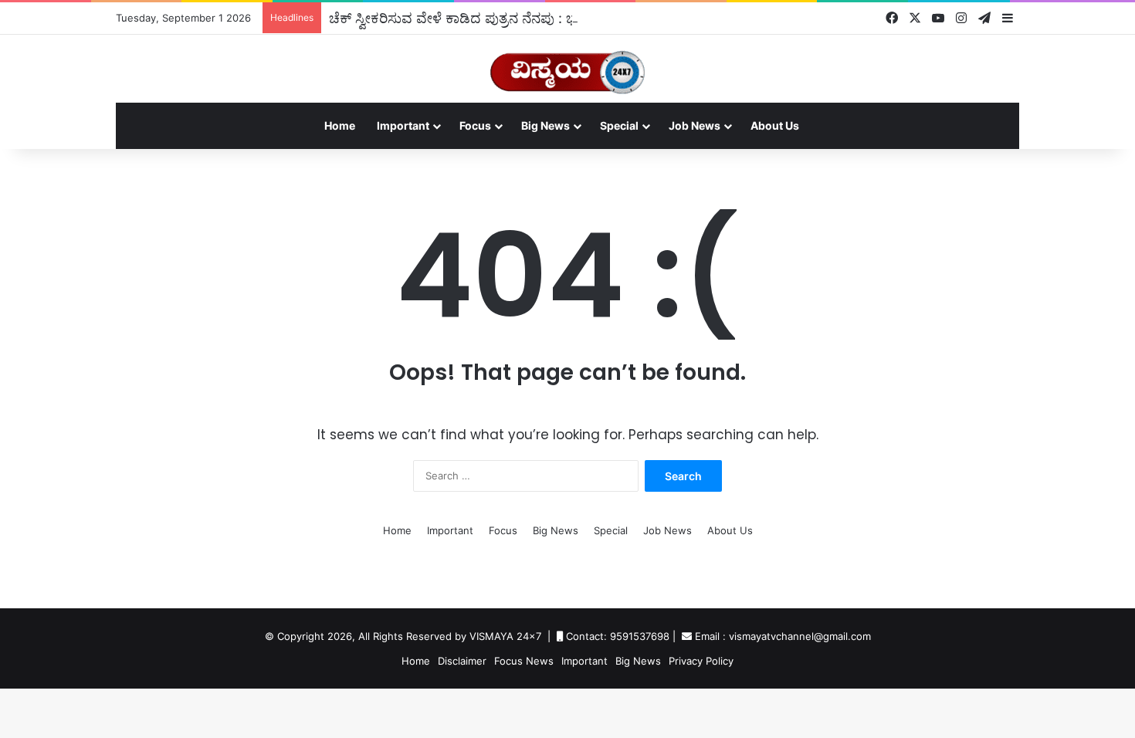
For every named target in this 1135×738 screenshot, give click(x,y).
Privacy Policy (701, 661)
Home (339, 125)
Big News (545, 125)
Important (403, 125)
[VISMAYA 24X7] (567, 65)
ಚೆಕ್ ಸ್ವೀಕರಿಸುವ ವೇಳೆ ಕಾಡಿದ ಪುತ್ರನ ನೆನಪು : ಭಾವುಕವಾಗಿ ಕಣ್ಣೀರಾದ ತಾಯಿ (524, 17)
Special (619, 125)
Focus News (524, 661)
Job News (694, 125)
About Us (774, 125)
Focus (475, 125)
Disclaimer (462, 661)
